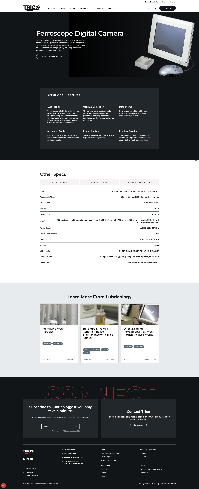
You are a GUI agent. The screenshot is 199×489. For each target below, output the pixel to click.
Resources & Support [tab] (140, 182)
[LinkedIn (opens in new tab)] (28, 459)
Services (97, 8)
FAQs (103, 476)
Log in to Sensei (28, 472)
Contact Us (167, 8)
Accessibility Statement (168, 483)
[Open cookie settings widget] (3, 485)
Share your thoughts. (72, 431)
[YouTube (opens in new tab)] (31, 459)
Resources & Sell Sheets (110, 460)
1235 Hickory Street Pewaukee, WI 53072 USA (73, 463)
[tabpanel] (99, 225)
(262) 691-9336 (69, 450)
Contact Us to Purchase (51, 56)
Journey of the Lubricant (110, 453)
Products (84, 8)
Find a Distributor (151, 2)
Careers (104, 473)
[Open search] (155, 8)
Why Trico (50, 8)
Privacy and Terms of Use (147, 484)
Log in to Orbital (28, 469)
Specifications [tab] (59, 182)
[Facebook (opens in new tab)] (24, 459)
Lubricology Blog (107, 457)
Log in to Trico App (29, 475)
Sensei (164, 2)
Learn (109, 8)
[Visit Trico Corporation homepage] (31, 451)
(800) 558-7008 (70, 453)
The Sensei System (67, 8)
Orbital (172, 2)
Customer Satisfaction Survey (151, 469)
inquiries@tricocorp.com (73, 457)
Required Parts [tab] (99, 182)
